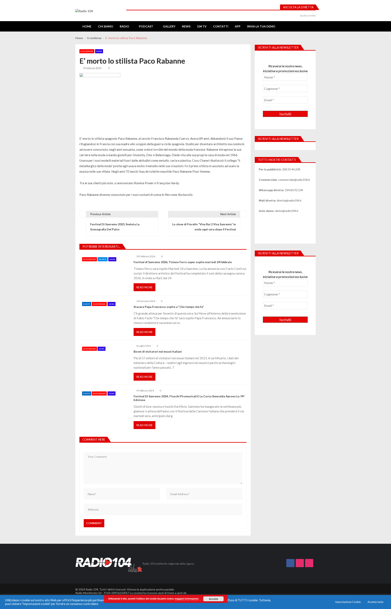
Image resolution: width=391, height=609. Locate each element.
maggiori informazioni (187, 598)
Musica (103, 259)
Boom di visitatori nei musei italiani (158, 351)
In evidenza (86, 51)
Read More (144, 287)
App (238, 26)
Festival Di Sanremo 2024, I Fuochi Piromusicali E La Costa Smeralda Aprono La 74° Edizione (189, 398)
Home (86, 26)
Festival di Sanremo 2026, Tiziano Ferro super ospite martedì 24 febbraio (183, 262)
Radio (124, 26)
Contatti (220, 26)
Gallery (169, 26)
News (186, 26)
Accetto (213, 599)
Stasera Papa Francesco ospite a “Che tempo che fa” (169, 306)
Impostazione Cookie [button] (348, 602)
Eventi (86, 304)
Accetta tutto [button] (375, 602)
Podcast (146, 26)
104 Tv (201, 26)
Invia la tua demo (261, 26)
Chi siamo (105, 26)
